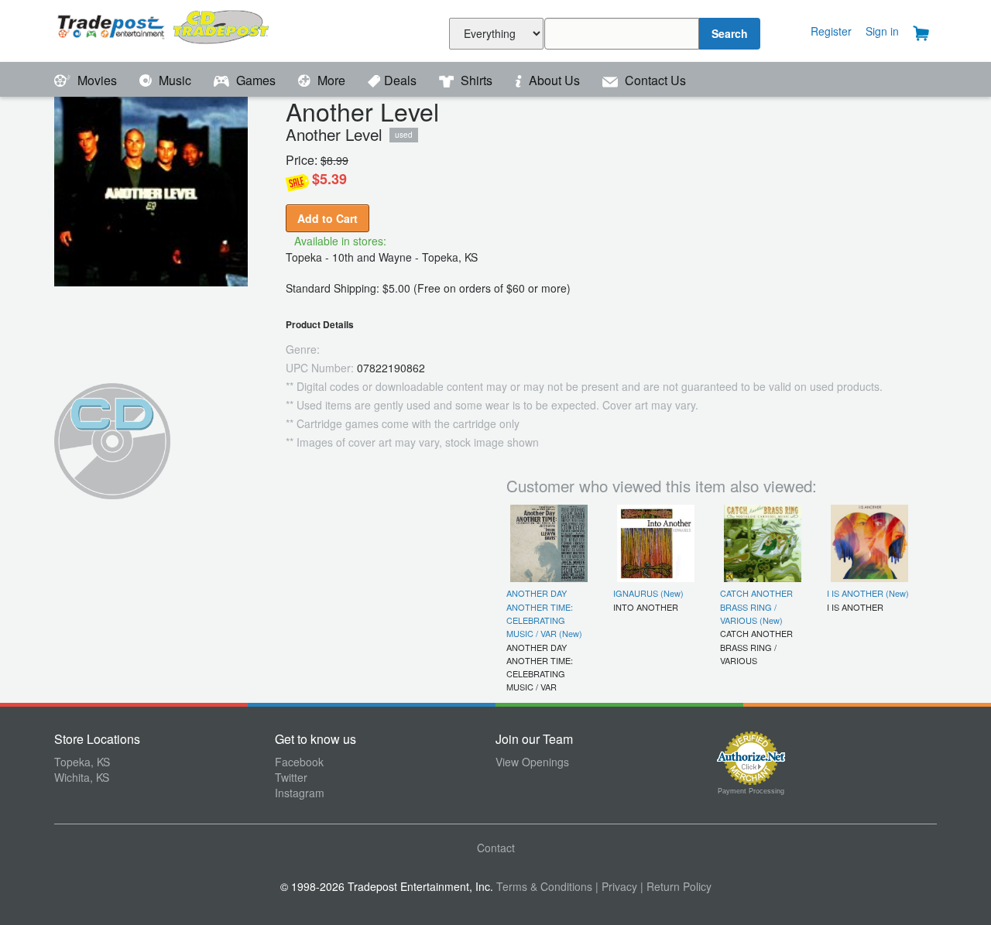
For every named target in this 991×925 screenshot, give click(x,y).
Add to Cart (327, 218)
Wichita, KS (81, 777)
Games (256, 80)
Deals (402, 80)
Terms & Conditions (544, 886)
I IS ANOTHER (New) (868, 593)
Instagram (299, 792)
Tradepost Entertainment (164, 29)
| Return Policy (676, 886)
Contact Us (654, 80)
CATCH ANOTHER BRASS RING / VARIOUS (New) (756, 606)
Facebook (299, 761)
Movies (97, 80)
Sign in (882, 31)
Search (730, 33)
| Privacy (616, 886)
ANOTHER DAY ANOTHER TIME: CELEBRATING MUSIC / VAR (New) (544, 613)
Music (175, 80)
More (331, 80)
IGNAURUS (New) (648, 593)
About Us (554, 80)
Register (831, 31)
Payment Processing (751, 791)
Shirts (477, 80)
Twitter (291, 777)
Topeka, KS (82, 761)
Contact (496, 847)
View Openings (532, 761)
